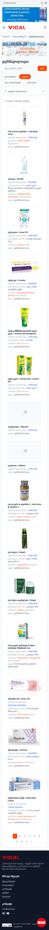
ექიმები (5, 892)
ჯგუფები (25, 76)
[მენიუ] (4, 27)
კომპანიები (32, 82)
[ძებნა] (45, 27)
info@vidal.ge (9, 3)
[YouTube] (46, 3)
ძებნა (42, 68)
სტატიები (6, 896)
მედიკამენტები (19, 36)
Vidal (28, 923)
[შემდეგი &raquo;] (31, 841)
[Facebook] (42, 3)
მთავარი (6, 36)
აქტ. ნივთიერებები (12, 82)
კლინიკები (7, 889)
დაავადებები (10, 76)
